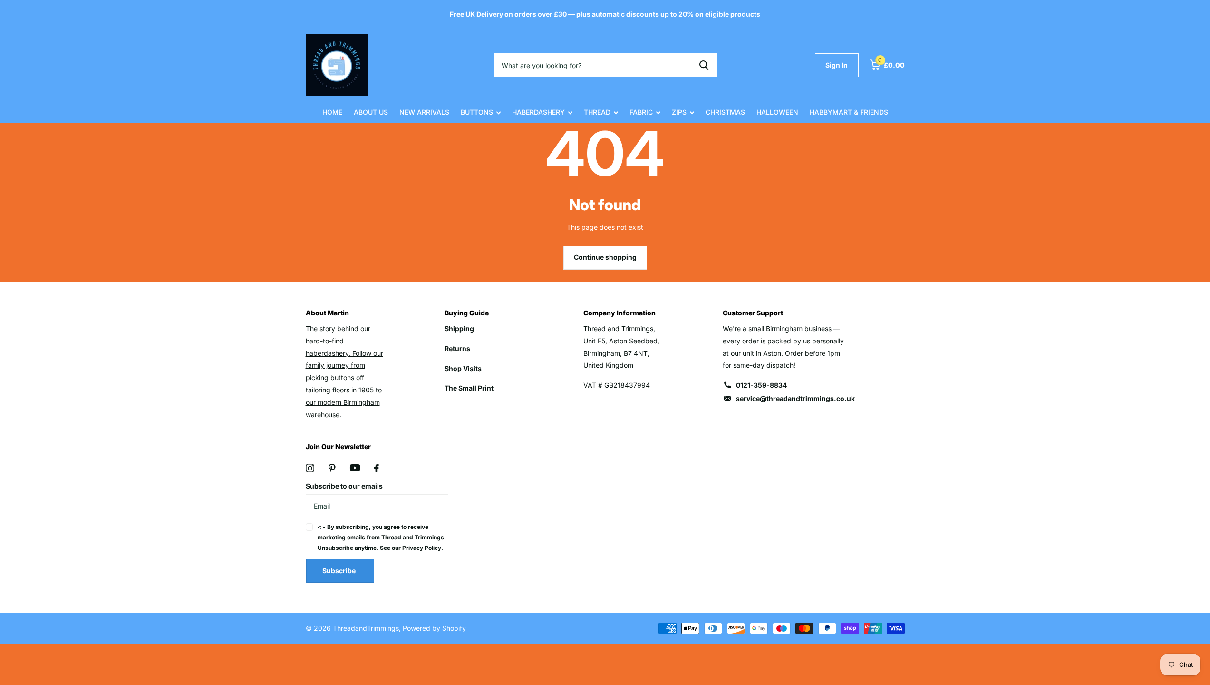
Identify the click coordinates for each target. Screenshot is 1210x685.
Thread (597, 112)
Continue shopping (605, 257)
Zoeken (704, 65)
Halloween (777, 112)
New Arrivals (424, 112)
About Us (371, 112)
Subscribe (339, 571)
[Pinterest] (332, 468)
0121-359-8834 (761, 385)
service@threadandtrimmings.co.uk (795, 398)
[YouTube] (355, 467)
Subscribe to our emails (344, 486)
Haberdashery (538, 112)
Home (332, 112)
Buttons (477, 112)
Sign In (836, 65)
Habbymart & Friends (849, 112)
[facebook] (376, 468)
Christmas (725, 112)
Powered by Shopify (434, 628)
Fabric (641, 112)
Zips (679, 112)
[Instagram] (310, 468)
